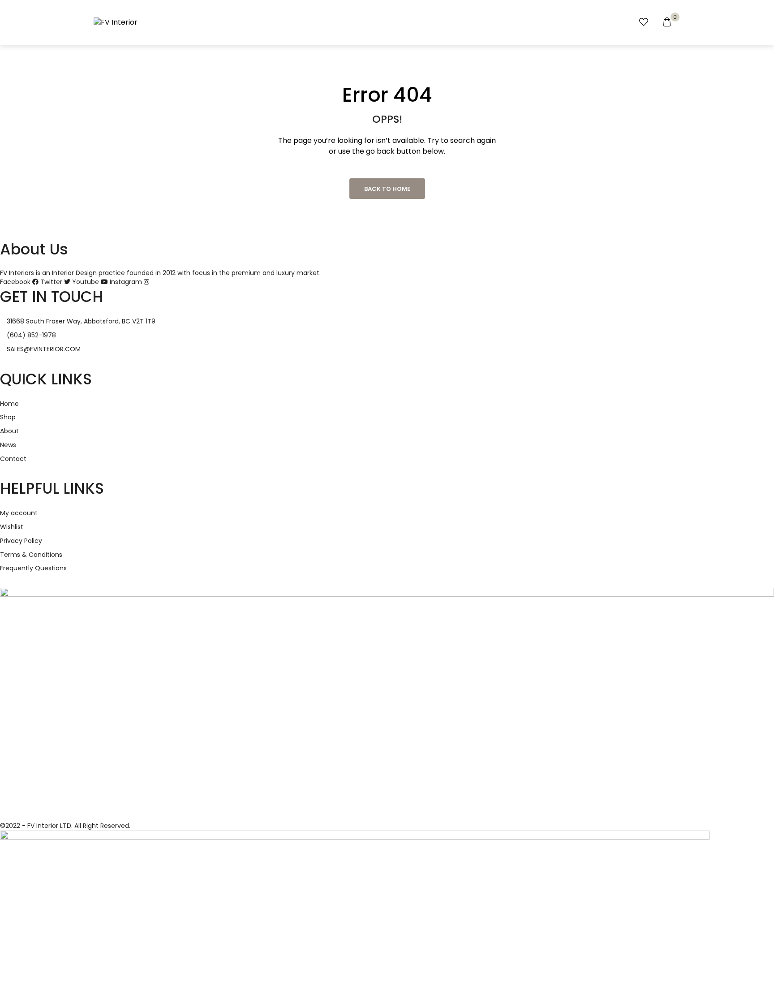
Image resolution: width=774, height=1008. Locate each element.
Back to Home (387, 189)
